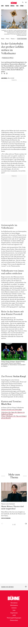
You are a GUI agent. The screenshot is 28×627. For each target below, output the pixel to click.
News (7, 38)
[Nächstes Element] (26, 523)
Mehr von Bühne (7, 587)
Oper (2, 6)
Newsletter (14, 603)
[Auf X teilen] (4, 74)
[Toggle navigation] (26, 2)
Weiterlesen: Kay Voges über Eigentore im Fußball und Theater (13, 413)
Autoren (14, 608)
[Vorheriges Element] (2, 523)
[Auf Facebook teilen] (2, 74)
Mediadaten (14, 605)
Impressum (14, 613)
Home (2, 38)
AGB (14, 615)
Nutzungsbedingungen (14, 618)
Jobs (14, 610)
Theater (7, 6)
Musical (13, 6)
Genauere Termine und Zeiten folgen (11, 409)
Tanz (17, 6)
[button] (23, 2)
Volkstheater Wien (7, 58)
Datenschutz (14, 620)
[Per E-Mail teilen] (7, 74)
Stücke (21, 6)
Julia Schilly (4, 78)
